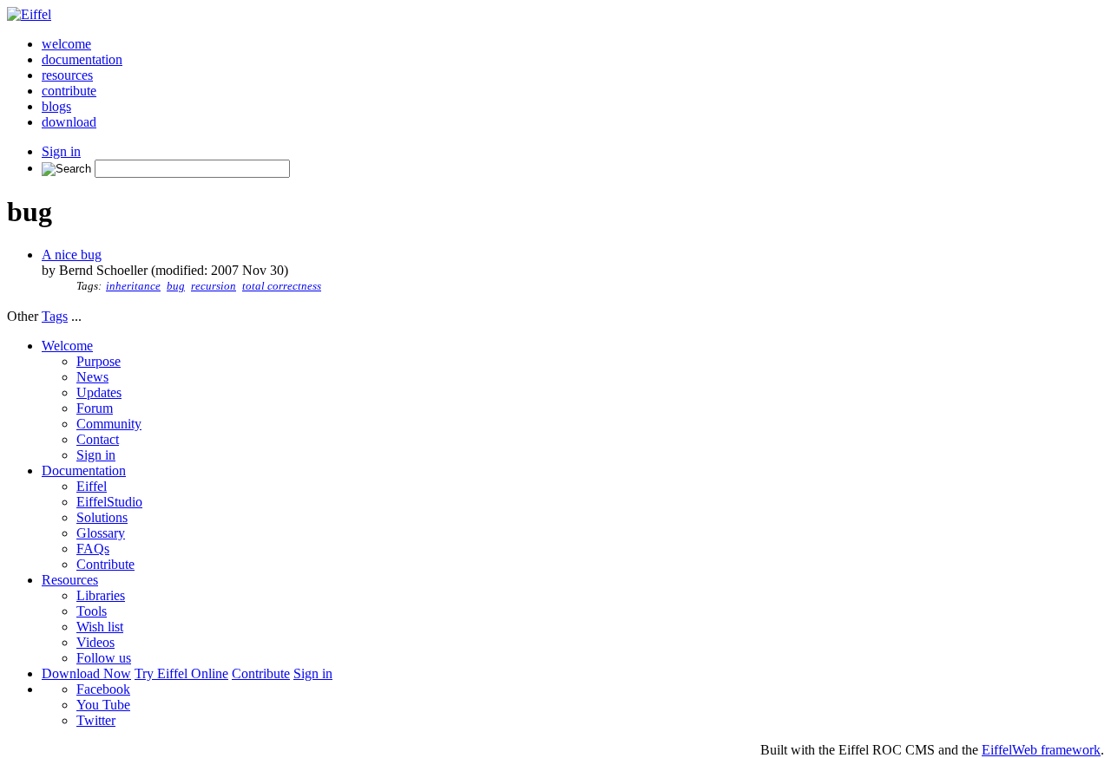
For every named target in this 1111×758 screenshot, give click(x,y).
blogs (56, 106)
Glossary (100, 533)
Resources (70, 579)
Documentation (84, 470)
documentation (82, 59)
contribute (69, 90)
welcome (66, 43)
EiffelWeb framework (1041, 749)
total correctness (281, 286)
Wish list (99, 626)
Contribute (105, 564)
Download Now (86, 673)
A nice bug (72, 254)
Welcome (67, 345)
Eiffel (91, 486)
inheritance (133, 286)
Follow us (103, 657)
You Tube (103, 704)
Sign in (61, 151)
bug (176, 286)
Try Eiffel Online (181, 673)
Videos (95, 642)
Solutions (102, 517)
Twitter (95, 720)
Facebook (103, 689)
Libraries (100, 595)
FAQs (92, 548)
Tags (55, 316)
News (92, 376)
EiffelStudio (109, 501)
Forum (94, 408)
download (69, 121)
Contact (97, 439)
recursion (213, 286)
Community (108, 423)
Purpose (98, 361)
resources (67, 75)
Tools (91, 611)
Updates (99, 392)
